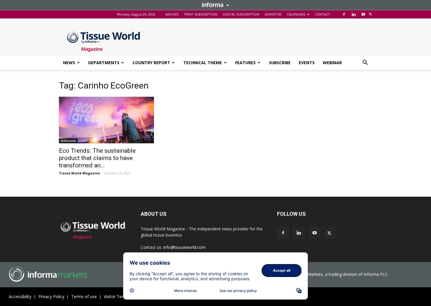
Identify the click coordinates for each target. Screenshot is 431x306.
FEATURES (245, 62)
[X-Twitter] (370, 14)
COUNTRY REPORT (151, 62)
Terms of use (84, 296)
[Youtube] (363, 14)
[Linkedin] (353, 14)
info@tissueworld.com (184, 247)
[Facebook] (344, 14)
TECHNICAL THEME (202, 62)
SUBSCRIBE (280, 62)
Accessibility (20, 296)
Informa (215, 4)
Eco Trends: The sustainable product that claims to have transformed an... (97, 158)
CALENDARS (296, 14)
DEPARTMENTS (103, 62)
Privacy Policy (51, 296)
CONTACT (322, 14)
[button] (365, 63)
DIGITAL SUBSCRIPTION (241, 14)
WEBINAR (332, 62)
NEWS (69, 62)
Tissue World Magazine (79, 173)
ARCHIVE (172, 14)
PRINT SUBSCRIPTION (200, 14)
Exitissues (68, 141)
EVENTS (307, 62)
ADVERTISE (273, 14)
